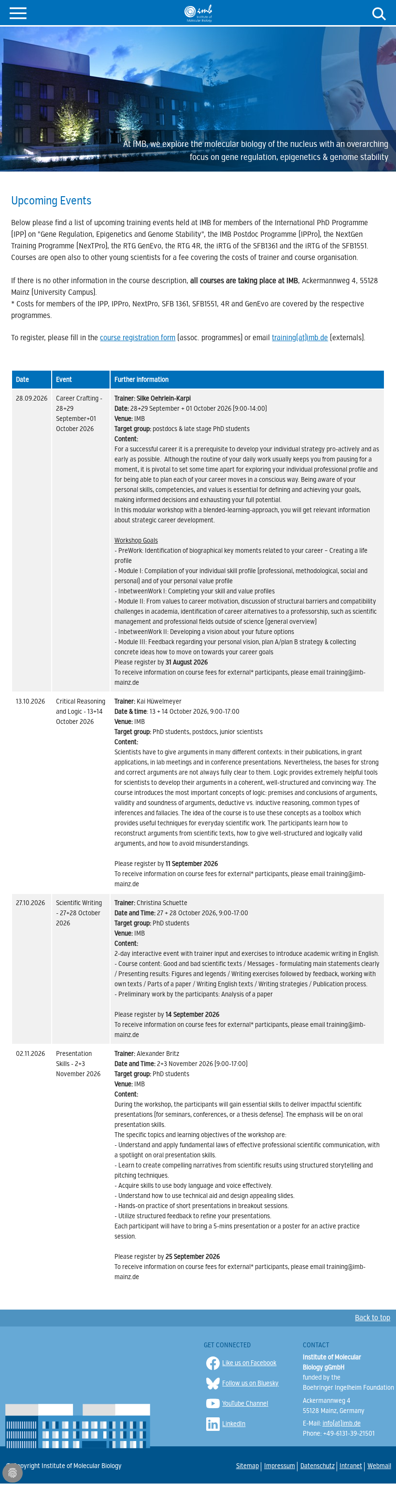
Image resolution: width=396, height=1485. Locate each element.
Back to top (372, 1318)
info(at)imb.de (342, 1423)
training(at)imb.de (300, 338)
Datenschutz (317, 1466)
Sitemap (247, 1466)
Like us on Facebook (249, 1363)
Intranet (350, 1466)
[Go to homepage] (198, 13)
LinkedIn (233, 1424)
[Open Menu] (18, 12)
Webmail (379, 1466)
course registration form (137, 338)
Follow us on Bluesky (250, 1383)
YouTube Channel (245, 1403)
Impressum (279, 1466)
